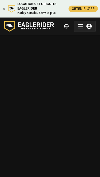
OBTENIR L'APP (83, 9)
